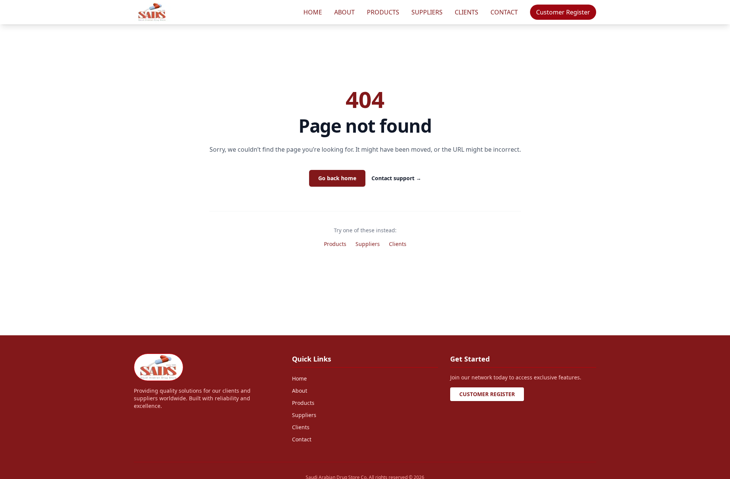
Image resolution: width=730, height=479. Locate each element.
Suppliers (367, 243)
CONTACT (504, 12)
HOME (312, 12)
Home (299, 378)
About (299, 390)
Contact (301, 439)
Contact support (396, 178)
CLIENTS (466, 12)
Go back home (337, 178)
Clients (397, 243)
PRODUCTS (383, 12)
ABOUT (344, 12)
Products (335, 243)
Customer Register (563, 12)
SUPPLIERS (427, 12)
